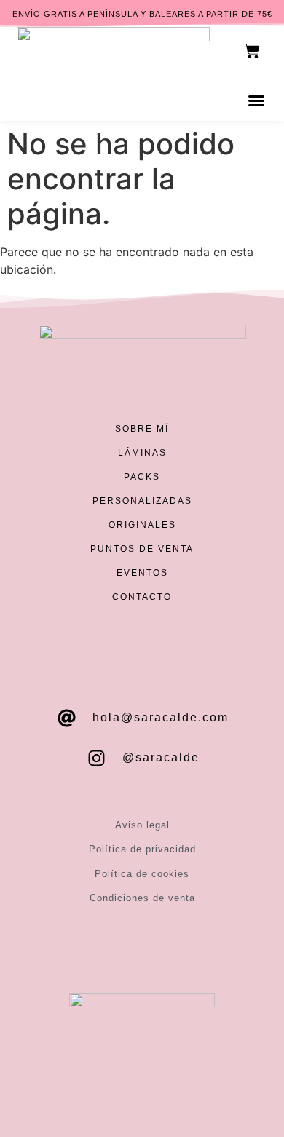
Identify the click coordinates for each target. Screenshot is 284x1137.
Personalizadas (142, 501)
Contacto (142, 597)
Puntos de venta (142, 549)
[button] (256, 100)
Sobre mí (142, 429)
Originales (142, 525)
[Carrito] (252, 51)
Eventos (142, 573)
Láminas (142, 453)
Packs (142, 477)
